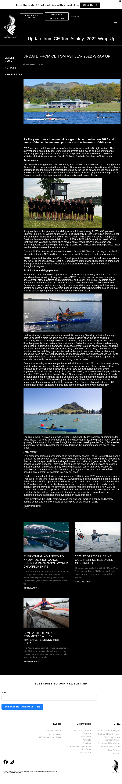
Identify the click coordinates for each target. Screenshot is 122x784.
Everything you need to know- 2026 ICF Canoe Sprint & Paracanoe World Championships (46, 561)
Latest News (9, 59)
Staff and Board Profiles (109, 734)
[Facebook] (5, 761)
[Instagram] (11, 761)
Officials (87, 740)
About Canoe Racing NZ (109, 730)
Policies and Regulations (109, 743)
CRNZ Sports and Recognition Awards (111, 738)
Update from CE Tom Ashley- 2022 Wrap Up (71, 38)
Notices (10, 67)
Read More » (31, 588)
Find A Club (85, 752)
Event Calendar (53, 730)
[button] (115, 23)
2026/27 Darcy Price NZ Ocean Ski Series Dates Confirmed (94, 560)
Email (4, 692)
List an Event (55, 734)
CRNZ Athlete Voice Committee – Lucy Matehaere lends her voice (41, 638)
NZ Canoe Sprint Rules (50, 737)
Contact (117, 753)
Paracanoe (85, 736)
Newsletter (13, 74)
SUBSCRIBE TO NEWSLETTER (22, 706)
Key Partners (114, 750)
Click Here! (90, 5)
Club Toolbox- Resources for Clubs (79, 747)
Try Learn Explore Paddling (82, 731)
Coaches (86, 743)
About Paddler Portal (111, 746)
